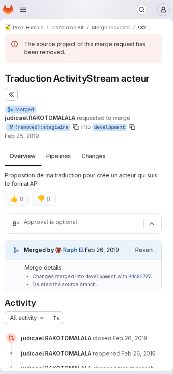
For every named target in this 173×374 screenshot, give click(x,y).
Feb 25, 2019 (22, 135)
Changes (93, 156)
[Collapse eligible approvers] (152, 223)
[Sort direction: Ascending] (56, 317)
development (109, 127)
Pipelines (58, 156)
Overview (22, 156)
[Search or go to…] (141, 9)
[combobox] (27, 317)
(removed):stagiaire (40, 127)
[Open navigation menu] (22, 9)
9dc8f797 (139, 276)
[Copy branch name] (75, 127)
